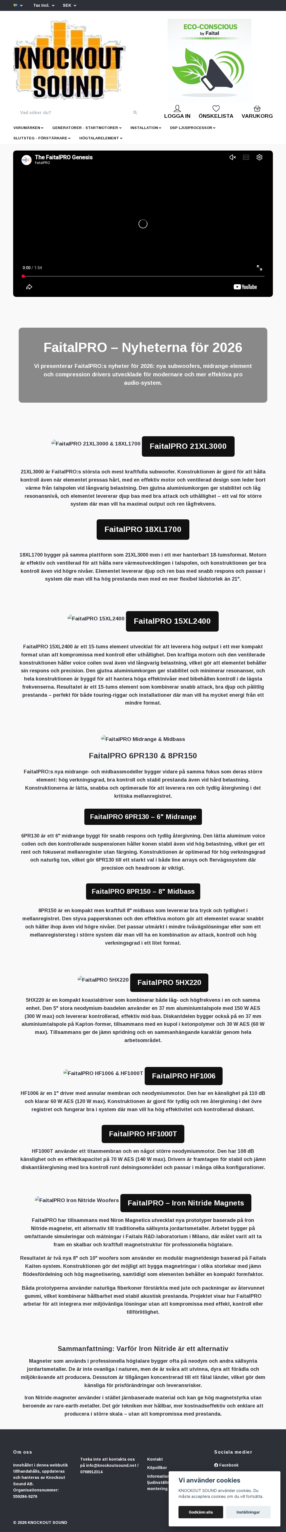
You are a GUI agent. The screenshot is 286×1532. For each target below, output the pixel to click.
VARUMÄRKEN (26, 128)
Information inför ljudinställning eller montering (166, 1482)
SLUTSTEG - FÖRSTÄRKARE (40, 138)
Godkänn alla (201, 1512)
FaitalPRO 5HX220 (169, 982)
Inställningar (248, 1512)
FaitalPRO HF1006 (183, 1076)
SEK (67, 5)
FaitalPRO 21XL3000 (188, 446)
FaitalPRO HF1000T (143, 1134)
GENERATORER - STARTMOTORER (85, 128)
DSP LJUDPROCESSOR (191, 128)
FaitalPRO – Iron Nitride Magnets (186, 1203)
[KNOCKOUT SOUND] (69, 61)
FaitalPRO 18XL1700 (143, 529)
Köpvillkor (157, 1467)
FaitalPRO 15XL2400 (172, 621)
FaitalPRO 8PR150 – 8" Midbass (143, 891)
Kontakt (155, 1459)
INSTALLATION (144, 128)
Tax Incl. (42, 5)
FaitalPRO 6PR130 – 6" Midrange (143, 816)
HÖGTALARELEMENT (99, 138)
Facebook (228, 1465)
